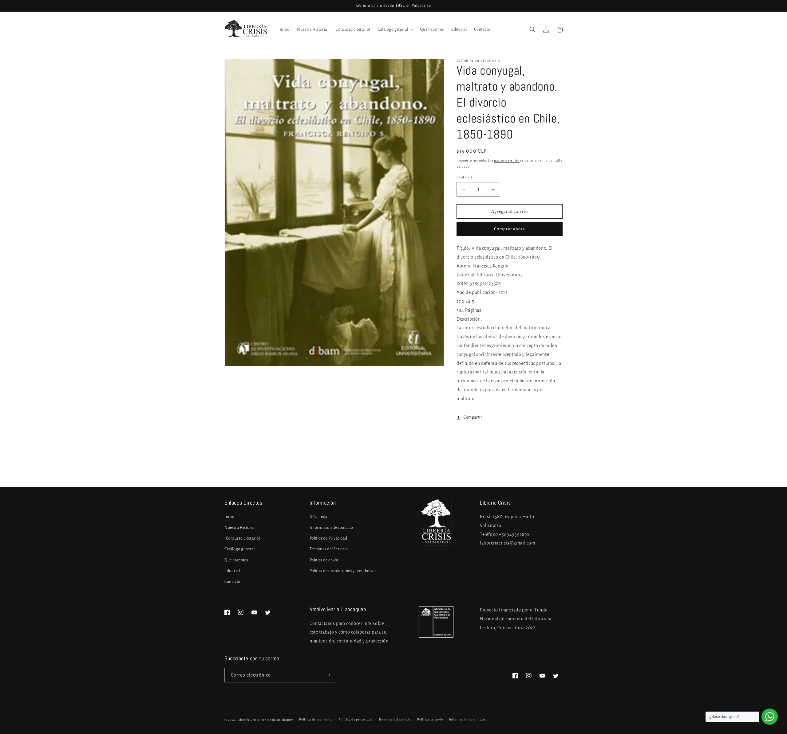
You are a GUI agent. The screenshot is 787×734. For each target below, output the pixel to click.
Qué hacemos (236, 560)
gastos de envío (507, 160)
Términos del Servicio (329, 549)
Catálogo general (239, 549)
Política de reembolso (316, 719)
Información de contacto (331, 527)
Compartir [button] (473, 417)
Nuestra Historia (239, 527)
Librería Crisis (248, 719)
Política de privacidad (356, 719)
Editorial (232, 571)
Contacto (232, 582)
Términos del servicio (395, 719)
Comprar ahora (509, 229)
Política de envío (324, 560)
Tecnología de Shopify (276, 719)
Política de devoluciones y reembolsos (343, 571)
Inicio (229, 517)
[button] (395, 29)
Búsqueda (318, 517)
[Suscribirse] (328, 675)
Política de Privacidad (328, 538)
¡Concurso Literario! (242, 538)
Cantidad (464, 177)
